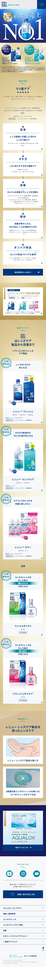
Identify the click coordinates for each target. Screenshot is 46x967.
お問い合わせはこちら (26, 894)
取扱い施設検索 (9, 913)
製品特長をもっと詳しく (23, 272)
